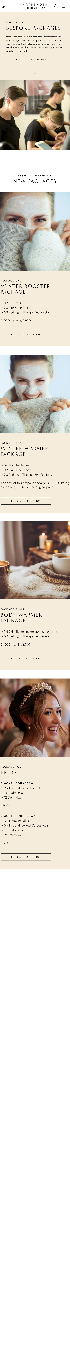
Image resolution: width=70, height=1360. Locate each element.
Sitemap (41, 1318)
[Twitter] (30, 1271)
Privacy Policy (48, 1314)
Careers (17, 1314)
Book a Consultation (31, 59)
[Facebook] (22, 1271)
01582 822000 (35, 1136)
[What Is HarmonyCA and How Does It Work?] (35, 1220)
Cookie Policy (30, 1318)
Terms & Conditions (32, 1314)
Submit (35, 1074)
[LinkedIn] (47, 1271)
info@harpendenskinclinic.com (35, 1140)
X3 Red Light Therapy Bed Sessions (28, 312)
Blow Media (38, 1329)
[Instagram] (38, 1271)
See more (7, 1261)
